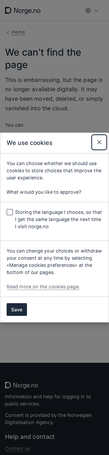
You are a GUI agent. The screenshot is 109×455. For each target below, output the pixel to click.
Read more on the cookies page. (43, 286)
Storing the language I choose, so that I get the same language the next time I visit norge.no (58, 219)
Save (16, 309)
